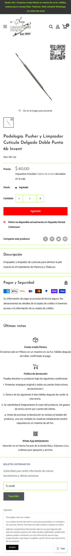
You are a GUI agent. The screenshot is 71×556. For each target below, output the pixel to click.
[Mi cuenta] (57, 27)
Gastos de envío (45, 174)
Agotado (35, 211)
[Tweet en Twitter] (58, 238)
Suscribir (14, 496)
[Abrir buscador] (51, 27)
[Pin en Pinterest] (52, 238)
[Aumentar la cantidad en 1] (40, 198)
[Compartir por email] (65, 238)
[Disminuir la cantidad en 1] (19, 198)
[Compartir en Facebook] (45, 238)
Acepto (12, 547)
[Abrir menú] (5, 26)
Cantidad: (8, 198)
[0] (65, 27)
